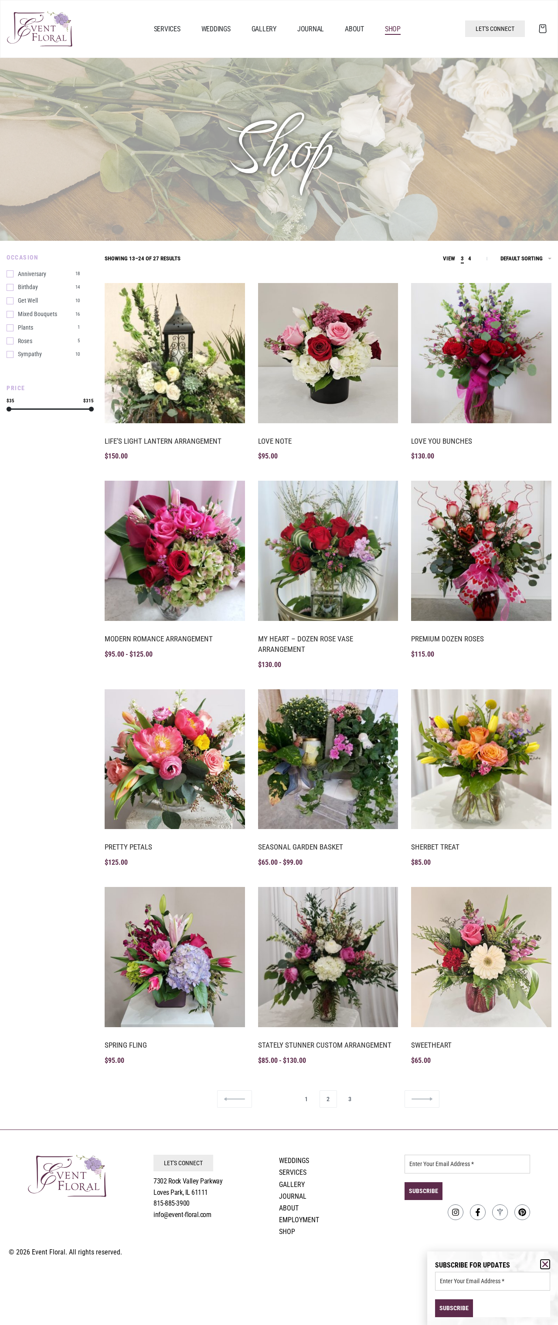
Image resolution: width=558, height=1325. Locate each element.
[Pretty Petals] (175, 759)
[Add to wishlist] (228, 299)
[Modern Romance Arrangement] (175, 551)
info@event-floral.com (182, 1214)
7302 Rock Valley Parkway (187, 1181)
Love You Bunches (441, 441)
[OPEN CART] (543, 29)
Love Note (275, 441)
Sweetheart (431, 1045)
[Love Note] (328, 353)
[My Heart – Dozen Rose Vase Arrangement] (328, 551)
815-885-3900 (171, 1203)
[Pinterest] (522, 1212)
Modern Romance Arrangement (159, 638)
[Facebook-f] (478, 1212)
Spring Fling (126, 1045)
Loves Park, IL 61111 (180, 1192)
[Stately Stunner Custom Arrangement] (328, 957)
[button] (545, 1264)
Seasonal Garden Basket (300, 847)
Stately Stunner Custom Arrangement (324, 1045)
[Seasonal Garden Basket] (328, 759)
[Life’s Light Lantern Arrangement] (175, 353)
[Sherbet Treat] (481, 759)
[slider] (9, 409)
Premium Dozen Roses (447, 638)
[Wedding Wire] (500, 1212)
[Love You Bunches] (481, 353)
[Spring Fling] (175, 957)
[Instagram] (455, 1212)
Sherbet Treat (435, 847)
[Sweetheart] (481, 957)
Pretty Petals (128, 847)
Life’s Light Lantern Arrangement (163, 441)
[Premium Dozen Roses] (481, 551)
